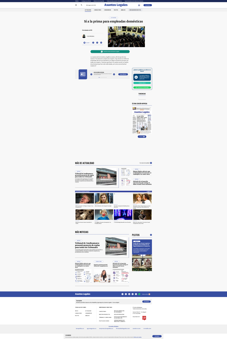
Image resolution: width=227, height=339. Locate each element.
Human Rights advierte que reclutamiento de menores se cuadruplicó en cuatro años (142, 173)
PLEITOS (116, 10)
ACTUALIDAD (88, 10)
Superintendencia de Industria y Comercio (134, 1)
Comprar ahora (142, 83)
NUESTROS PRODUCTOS (104, 314)
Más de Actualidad (84, 163)
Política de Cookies (138, 337)
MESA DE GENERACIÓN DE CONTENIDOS (119, 311)
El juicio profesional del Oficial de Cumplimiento (101, 265)
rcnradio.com (147, 328)
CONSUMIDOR (107, 10)
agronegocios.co (91, 328)
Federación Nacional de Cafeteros (114, 1)
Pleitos (135, 235)
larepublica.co (80, 328)
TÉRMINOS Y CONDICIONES (105, 317)
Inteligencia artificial (86, 1)
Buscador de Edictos (135, 10)
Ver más (141, 136)
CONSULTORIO (97, 10)
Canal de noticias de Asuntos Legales (111, 51)
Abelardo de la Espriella (99, 1)
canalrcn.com (136, 328)
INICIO (76, 310)
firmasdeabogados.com (123, 328)
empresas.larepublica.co (106, 328)
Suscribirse (147, 5)
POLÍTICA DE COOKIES (104, 321)
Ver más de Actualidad (144, 163)
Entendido (157, 336)
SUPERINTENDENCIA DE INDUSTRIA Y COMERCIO (119, 321)
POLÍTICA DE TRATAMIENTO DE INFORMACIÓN (120, 317)
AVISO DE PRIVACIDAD (119, 314)
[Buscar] (81, 5)
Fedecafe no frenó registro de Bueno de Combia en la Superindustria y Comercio (141, 245)
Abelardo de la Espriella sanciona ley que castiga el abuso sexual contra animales (142, 183)
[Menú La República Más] (76, 5)
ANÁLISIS (123, 10)
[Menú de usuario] (139, 5)
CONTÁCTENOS (102, 311)
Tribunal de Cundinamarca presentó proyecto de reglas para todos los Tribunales (84, 175)
